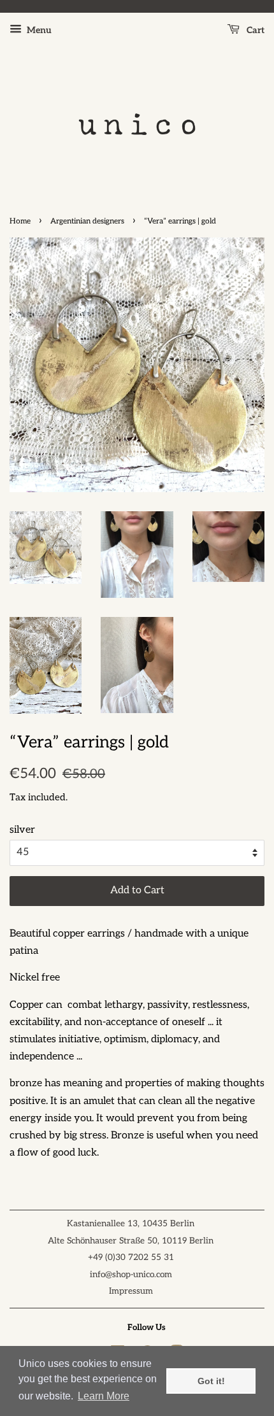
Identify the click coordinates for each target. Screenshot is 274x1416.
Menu (38, 30)
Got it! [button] (211, 1381)
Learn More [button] (103, 1396)
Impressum (131, 1291)
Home (20, 221)
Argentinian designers (87, 221)
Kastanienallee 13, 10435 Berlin (130, 1224)
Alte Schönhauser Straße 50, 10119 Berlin (130, 1241)
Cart (254, 30)
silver (22, 830)
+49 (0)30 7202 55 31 (131, 1257)
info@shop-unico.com (131, 1275)
